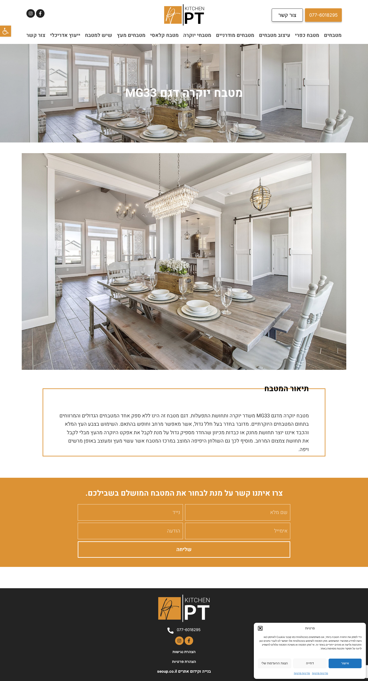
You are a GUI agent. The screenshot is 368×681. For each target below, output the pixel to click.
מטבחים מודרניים (235, 35)
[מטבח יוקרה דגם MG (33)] (184, 261)
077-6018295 (189, 629)
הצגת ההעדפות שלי (274, 663)
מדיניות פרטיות (320, 673)
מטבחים (333, 35)
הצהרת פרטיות (184, 661)
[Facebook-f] (40, 13)
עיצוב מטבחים (274, 35)
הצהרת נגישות (184, 652)
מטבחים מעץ (131, 35)
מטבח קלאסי (164, 35)
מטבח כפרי (307, 35)
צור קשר (35, 35)
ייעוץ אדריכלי (65, 35)
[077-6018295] (170, 630)
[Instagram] (30, 13)
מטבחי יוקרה (197, 35)
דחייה (310, 663)
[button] (5, 31)
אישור (345, 663)
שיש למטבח (98, 35)
